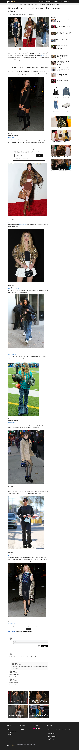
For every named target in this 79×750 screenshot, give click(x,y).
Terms (9, 729)
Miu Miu (36, 4)
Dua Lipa (42, 55)
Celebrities (28, 628)
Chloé (29, 4)
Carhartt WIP (66, 97)
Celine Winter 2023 (23, 224)
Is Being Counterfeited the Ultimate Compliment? (62, 40)
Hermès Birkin (11, 222)
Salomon (66, 111)
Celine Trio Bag (11, 422)
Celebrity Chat (50, 738)
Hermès (47, 4)
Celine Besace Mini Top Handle (14, 288)
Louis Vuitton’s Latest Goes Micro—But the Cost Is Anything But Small (62, 57)
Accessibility (10, 734)
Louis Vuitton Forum (51, 733)
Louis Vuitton (52, 4)
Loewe (58, 4)
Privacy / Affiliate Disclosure (13, 731)
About (9, 728)
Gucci (25, 4)
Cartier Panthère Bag (12, 489)
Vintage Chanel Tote (12, 354)
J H (19, 664)
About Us (55, 1)
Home (9, 631)
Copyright (9, 732)
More (61, 1)
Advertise (22, 729)
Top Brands (41, 1)
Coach (21, 4)
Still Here (56, 111)
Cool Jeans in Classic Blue (56, 112)
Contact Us (66, 1)
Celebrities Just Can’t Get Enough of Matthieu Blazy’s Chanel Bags (62, 47)
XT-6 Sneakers (66, 112)
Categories (48, 1)
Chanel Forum (50, 734)
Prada (32, 4)
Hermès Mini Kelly (12, 555)
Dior (40, 4)
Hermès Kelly (11, 137)
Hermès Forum (50, 731)
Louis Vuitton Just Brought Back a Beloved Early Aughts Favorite (63, 69)
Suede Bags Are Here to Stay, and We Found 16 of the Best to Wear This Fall (63, 34)
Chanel (43, 4)
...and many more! (51, 739)
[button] (70, 2)
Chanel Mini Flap (11, 623)
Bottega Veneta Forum (52, 736)
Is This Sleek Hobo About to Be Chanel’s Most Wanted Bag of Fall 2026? (63, 63)
